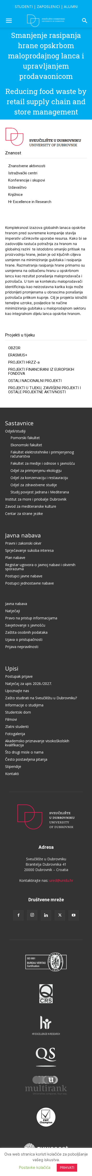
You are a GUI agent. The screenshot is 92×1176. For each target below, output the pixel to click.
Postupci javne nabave (23, 576)
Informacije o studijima (24, 705)
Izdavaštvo (17, 187)
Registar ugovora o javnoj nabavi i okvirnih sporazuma (40, 566)
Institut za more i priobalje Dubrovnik (35, 499)
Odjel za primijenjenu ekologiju (36, 470)
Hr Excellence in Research (29, 201)
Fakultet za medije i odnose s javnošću (42, 463)
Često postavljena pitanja (26, 759)
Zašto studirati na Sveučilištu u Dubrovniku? (41, 697)
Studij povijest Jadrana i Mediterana (39, 492)
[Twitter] (60, 915)
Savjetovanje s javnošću (25, 625)
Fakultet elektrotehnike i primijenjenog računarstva (42, 454)
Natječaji (12, 610)
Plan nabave (15, 557)
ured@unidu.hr (61, 880)
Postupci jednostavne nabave (29, 583)
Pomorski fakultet (25, 437)
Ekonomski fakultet (26, 444)
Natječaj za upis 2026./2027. (28, 683)
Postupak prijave (19, 676)
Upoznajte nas (17, 690)
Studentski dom (18, 712)
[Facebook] (18, 915)
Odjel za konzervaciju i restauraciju (39, 477)
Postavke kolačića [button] (34, 1167)
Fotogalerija (15, 733)
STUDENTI (24, 6)
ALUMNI (71, 6)
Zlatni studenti (17, 726)
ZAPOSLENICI (48, 6)
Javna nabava (23, 535)
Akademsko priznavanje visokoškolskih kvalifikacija (37, 742)
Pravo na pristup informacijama (31, 618)
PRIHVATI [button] (67, 1168)
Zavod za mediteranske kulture (30, 506)
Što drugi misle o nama (24, 752)
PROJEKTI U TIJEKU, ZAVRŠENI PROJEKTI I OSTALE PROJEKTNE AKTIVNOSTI (44, 390)
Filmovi (11, 719)
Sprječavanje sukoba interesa (29, 550)
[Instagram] (32, 915)
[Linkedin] (46, 915)
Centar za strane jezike (24, 513)
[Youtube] (73, 915)
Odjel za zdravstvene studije (33, 484)
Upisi (11, 668)
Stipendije (13, 766)
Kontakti (12, 773)
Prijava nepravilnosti (21, 646)
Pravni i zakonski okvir (23, 543)
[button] (9, 21)
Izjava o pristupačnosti (23, 639)
